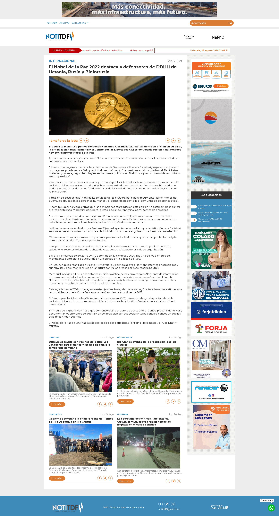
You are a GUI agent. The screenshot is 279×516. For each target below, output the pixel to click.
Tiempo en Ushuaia (203, 37)
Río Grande (124, 337)
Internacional (62, 61)
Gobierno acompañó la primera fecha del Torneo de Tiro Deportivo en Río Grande (146, 50)
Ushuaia (54, 337)
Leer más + (57, 404)
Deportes (55, 414)
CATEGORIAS (79, 22)
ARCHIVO (64, 22)
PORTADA (51, 22)
